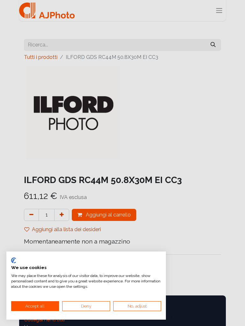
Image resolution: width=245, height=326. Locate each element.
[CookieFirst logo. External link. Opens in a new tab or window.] (13, 260)
